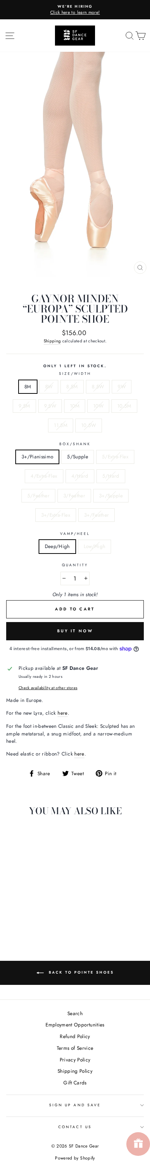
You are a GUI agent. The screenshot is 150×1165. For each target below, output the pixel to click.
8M (27, 386)
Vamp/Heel (75, 533)
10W (98, 405)
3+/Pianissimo (37, 456)
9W (122, 386)
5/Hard (110, 475)
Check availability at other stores (48, 688)
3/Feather (74, 495)
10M (74, 405)
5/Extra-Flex (115, 456)
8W (49, 386)
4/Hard (79, 475)
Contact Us (75, 1127)
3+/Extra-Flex (55, 515)
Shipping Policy (75, 1071)
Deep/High (57, 546)
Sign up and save (75, 1105)
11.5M (60, 425)
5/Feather (38, 495)
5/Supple (77, 456)
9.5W (50, 405)
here (62, 713)
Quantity (75, 565)
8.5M (72, 386)
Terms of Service (75, 1048)
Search (75, 1013)
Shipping (52, 341)
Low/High (95, 546)
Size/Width (75, 373)
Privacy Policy (75, 1059)
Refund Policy (75, 1036)
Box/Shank (75, 444)
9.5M (24, 405)
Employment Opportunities (75, 1024)
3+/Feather (96, 515)
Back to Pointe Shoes (80, 972)
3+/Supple (111, 495)
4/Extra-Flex (44, 475)
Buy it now (75, 631)
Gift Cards (74, 1082)
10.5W (88, 425)
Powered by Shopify (75, 1158)
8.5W (98, 386)
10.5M (124, 405)
